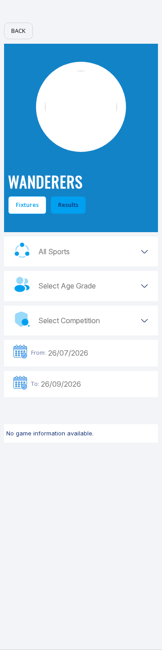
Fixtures (27, 205)
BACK (18, 31)
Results (68, 205)
